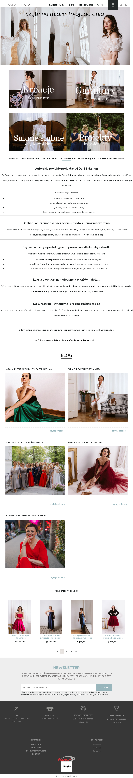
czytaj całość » (57, 431)
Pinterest (97, 748)
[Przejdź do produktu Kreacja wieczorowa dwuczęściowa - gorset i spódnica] (51, 617)
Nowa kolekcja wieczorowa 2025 (85, 442)
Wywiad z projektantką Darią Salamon (25, 516)
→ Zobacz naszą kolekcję (47, 340)
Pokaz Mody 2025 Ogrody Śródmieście (24, 442)
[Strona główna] (18, 5)
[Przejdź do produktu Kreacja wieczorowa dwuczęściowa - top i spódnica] (82, 617)
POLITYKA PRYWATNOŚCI (36, 751)
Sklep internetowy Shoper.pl (66, 776)
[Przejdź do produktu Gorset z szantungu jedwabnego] (20, 617)
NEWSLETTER (36, 748)
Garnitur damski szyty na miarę (84, 369)
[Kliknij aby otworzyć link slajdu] (66, 33)
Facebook (97, 745)
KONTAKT (36, 754)
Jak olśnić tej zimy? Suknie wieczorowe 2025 (28, 369)
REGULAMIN (36, 745)
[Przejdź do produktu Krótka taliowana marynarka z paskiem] (113, 617)
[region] (66, 33)
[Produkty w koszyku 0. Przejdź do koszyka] (113, 5)
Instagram (97, 751)
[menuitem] (56, 5)
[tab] (63, 63)
